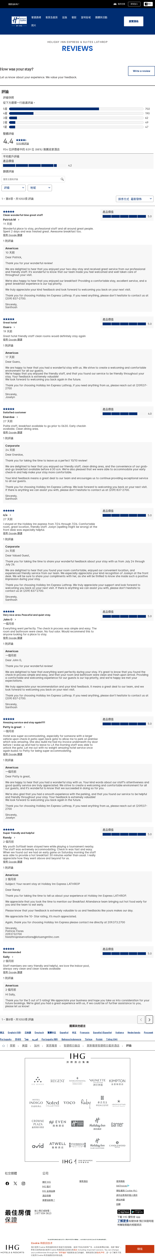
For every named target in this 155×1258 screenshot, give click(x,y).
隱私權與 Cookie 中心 (126, 1190)
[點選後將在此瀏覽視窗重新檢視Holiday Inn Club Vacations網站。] (97, 1145)
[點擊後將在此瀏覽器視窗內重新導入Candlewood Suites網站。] (117, 1145)
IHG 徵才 (46, 1186)
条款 (75, 1249)
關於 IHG (46, 1182)
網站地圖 (120, 1199)
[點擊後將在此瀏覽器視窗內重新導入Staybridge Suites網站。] (77, 1145)
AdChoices (121, 1185)
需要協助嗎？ (14, 4)
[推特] (15, 1183)
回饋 (118, 1204)
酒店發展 (46, 1195)
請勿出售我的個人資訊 (126, 1195)
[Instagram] (23, 1183)
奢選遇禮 (36, 17)
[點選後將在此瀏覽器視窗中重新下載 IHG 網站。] (77, 1058)
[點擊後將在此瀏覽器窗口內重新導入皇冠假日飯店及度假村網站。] (38, 1124)
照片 (33, 25)
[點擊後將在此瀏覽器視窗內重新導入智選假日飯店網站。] (77, 1124)
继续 (140, 1249)
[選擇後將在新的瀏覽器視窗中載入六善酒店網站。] (38, 1081)
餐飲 (74, 17)
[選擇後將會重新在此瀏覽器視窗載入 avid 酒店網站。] (38, 1145)
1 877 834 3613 (43, 1213)
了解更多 (123, 1221)
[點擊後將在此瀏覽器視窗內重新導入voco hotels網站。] (69, 1102)
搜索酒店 (83, 1181)
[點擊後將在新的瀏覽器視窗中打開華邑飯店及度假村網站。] (102, 1102)
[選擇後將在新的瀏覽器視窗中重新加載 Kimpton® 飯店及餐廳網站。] (117, 1081)
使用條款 (120, 1181)
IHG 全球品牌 (48, 1191)
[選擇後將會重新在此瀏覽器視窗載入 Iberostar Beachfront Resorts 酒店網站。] (118, 1102)
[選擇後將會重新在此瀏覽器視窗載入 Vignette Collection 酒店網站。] (97, 1080)
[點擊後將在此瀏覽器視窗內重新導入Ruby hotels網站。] (85, 1102)
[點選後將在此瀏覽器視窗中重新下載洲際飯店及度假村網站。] (77, 1081)
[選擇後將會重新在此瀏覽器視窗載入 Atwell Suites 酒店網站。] (57, 1145)
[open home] (4, 1046)
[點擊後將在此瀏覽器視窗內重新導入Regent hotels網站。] (57, 1081)
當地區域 (86, 17)
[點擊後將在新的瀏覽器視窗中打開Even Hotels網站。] (57, 1124)
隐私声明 (100, 1252)
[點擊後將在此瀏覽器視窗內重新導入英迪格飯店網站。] (36, 1102)
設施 (64, 17)
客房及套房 (52, 17)
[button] (148, 4)
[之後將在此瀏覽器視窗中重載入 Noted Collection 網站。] (52, 1102)
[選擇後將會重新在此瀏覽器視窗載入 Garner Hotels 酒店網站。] (117, 1124)
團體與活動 (101, 17)
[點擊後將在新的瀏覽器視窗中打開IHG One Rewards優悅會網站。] (77, 1161)
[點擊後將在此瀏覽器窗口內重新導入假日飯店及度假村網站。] (97, 1124)
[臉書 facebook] (8, 1183)
